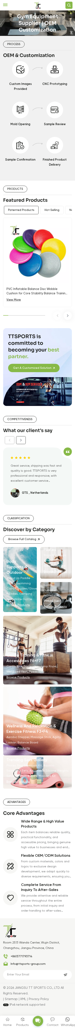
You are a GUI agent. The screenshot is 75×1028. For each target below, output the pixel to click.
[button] (57, 315)
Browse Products (18, 604)
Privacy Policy (39, 999)
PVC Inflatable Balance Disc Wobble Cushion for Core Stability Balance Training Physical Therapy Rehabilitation (36, 292)
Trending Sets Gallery (26, 760)
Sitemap (11, 999)
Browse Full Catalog (22, 539)
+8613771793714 (21, 956)
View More (13, 299)
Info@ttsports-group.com (28, 963)
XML (23, 999)
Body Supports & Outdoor (16, 567)
